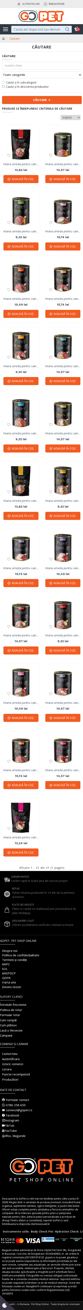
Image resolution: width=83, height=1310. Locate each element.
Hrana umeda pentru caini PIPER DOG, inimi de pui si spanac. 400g (63, 501)
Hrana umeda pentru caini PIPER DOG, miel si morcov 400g (21, 433)
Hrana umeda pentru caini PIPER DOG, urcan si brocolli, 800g (63, 231)
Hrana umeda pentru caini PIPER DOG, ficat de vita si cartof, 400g (63, 635)
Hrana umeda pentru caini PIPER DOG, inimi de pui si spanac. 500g (21, 501)
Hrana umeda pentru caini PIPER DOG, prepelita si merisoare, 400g (21, 366)
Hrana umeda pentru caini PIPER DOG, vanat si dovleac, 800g (63, 164)
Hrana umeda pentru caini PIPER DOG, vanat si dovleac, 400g (21, 231)
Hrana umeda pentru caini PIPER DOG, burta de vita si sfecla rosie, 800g (63, 770)
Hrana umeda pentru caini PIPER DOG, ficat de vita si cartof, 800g (21, 635)
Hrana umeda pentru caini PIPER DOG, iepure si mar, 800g (21, 568)
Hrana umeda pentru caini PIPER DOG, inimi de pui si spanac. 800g (63, 433)
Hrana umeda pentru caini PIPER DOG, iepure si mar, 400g (63, 568)
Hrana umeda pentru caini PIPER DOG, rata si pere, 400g (21, 299)
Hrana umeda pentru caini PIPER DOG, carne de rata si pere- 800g (21, 770)
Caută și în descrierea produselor (27, 87)
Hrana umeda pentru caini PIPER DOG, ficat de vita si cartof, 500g (21, 164)
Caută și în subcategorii (21, 82)
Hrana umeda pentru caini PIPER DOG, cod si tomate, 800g (63, 703)
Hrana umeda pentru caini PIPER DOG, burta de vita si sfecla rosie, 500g (21, 837)
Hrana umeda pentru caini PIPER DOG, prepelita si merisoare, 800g (63, 299)
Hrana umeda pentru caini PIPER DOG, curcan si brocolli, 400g (21, 703)
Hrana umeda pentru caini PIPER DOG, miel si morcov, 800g (63, 366)
